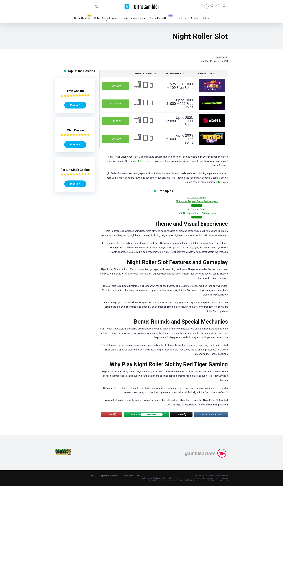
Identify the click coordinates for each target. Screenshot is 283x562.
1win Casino (75, 91)
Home (92, 476)
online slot (135, 161)
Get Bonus (196, 205)
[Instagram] (206, 6)
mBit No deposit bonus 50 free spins (197, 213)
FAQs (206, 18)
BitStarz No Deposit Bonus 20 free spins (197, 201)
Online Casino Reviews (106, 18)
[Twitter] (218, 6)
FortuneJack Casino (75, 170)
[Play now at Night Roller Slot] (212, 91)
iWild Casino (75, 130)
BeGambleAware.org (219, 480)
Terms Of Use (127, 476)
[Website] (202, 6)
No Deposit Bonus (196, 197)
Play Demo (222, 57)
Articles (195, 18)
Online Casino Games (134, 18)
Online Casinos (82, 18)
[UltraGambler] (141, 7)
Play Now (115, 85)
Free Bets (181, 18)
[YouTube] (212, 6)
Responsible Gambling (108, 476)
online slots (222, 182)
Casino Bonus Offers (160, 18)
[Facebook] (224, 6)
